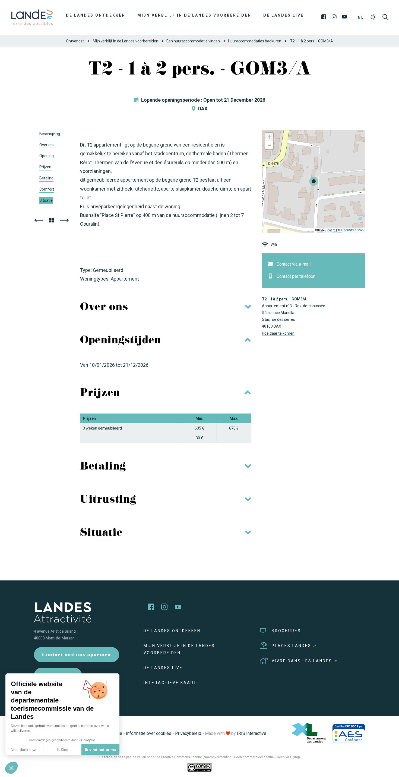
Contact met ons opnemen (76, 655)
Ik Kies (62, 749)
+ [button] (269, 136)
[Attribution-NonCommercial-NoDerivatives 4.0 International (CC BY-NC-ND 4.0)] (199, 767)
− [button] (269, 145)
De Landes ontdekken (95, 15)
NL (361, 17)
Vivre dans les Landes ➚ (305, 661)
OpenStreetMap (352, 230)
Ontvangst (75, 41)
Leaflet (330, 230)
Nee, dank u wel (24, 749)
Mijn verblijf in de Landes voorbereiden (194, 15)
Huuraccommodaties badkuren (254, 41)
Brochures (286, 631)
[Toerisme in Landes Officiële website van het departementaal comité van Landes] (32, 17)
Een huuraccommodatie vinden (193, 41)
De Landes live (283, 15)
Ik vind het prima (100, 749)
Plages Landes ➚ (294, 646)
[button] (11, 767)
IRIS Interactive (251, 733)
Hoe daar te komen (278, 333)
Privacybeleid (188, 733)
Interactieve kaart (170, 682)
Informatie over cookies (148, 733)
